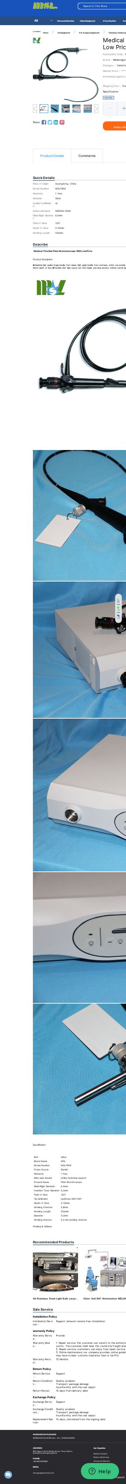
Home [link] (45, 33)
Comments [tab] (87, 156)
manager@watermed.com (43, 1473)
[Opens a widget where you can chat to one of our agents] (99, 1472)
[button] (110, 108)
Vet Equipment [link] (63, 33)
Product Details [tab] (52, 156)
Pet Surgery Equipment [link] (89, 33)
